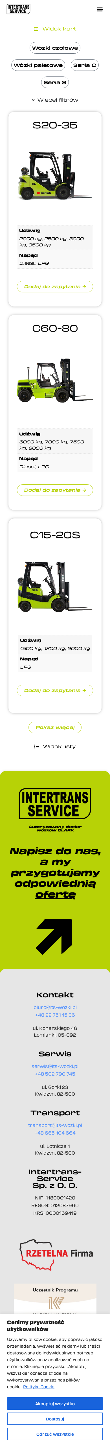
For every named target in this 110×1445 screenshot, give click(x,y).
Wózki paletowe (38, 65)
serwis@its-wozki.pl (55, 1066)
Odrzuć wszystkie (55, 1434)
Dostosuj (55, 1419)
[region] (55, 1379)
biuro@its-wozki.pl (55, 1007)
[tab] (55, 28)
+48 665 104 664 (55, 1132)
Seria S (55, 82)
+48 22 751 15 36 (55, 1015)
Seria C (84, 65)
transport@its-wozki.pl (55, 1125)
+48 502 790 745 (55, 1073)
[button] (100, 9)
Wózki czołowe (55, 48)
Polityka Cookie (38, 1386)
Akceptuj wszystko (55, 1403)
